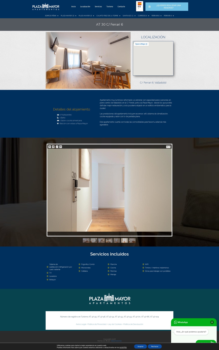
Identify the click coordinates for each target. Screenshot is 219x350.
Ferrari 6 (155, 16)
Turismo (109, 6)
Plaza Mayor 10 (67, 16)
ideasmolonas (116, 341)
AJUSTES (123, 347)
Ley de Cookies (115, 324)
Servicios (98, 6)
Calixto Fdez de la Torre (107, 16)
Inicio (73, 6)
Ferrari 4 (168, 16)
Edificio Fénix (50, 16)
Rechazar (154, 346)
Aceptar (140, 346)
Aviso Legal (81, 324)
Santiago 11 (128, 16)
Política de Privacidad (97, 324)
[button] (212, 322)
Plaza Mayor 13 (85, 16)
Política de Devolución (133, 324)
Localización (85, 6)
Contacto (121, 6)
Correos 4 (142, 16)
